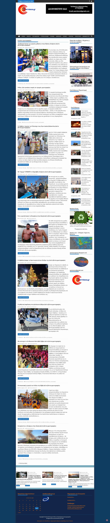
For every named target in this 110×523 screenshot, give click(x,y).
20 (29, 508)
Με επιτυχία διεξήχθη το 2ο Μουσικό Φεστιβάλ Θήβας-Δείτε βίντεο (37, 381)
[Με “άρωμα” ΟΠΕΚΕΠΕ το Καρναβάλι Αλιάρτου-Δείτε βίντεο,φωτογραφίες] (33, 176)
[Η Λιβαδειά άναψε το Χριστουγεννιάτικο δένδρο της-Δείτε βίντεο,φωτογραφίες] (33, 265)
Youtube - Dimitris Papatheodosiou (75, 507)
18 (23, 508)
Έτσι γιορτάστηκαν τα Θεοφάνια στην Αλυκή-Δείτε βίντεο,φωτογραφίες (39, 216)
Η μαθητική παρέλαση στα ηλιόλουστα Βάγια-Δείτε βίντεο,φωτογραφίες (39, 304)
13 (29, 506)
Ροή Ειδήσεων (35, 36)
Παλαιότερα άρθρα (23, 463)
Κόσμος (65, 36)
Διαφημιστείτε (86, 36)
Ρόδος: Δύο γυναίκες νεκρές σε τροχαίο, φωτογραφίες (34, 87)
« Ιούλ (19, 512)
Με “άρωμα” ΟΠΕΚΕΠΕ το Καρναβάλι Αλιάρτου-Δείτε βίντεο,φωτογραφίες (39, 172)
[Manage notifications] (107, 520)
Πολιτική (71, 36)
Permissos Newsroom (30, 47)
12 (26, 506)
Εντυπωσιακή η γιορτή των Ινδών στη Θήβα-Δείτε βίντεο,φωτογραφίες (39, 385)
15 (36, 506)
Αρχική (23, 36)
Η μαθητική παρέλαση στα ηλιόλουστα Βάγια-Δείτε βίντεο (36, 337)
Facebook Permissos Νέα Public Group (76, 505)
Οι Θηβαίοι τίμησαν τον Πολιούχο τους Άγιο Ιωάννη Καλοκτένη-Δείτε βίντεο (42, 167)
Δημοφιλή (58, 36)
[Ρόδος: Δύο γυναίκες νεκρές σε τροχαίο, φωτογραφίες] (33, 92)
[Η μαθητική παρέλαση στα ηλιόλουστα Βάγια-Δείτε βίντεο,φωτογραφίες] (33, 309)
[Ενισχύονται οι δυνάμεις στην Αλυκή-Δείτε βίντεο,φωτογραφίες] (33, 430)
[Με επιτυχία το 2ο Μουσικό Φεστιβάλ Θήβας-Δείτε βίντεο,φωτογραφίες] (33, 346)
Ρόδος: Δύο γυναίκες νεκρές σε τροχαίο (31, 122)
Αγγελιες (18, 485)
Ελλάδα (52, 36)
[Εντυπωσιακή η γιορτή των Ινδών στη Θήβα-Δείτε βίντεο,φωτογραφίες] (33, 390)
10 (19, 506)
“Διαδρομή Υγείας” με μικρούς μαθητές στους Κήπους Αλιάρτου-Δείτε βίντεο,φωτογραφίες (39, 44)
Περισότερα (78, 36)
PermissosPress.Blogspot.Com (74, 508)
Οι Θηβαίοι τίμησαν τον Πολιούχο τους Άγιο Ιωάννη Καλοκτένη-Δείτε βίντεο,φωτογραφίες (38, 126)
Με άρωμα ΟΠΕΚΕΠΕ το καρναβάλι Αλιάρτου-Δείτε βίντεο (39, 212)
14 (33, 506)
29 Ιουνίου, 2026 (84, 472)
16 (40, 506)
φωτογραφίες (51, 83)
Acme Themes (69, 521)
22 (36, 508)
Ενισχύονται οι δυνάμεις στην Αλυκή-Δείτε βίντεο (33, 458)
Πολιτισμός (24, 167)
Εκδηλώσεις (21, 83)
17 (19, 508)
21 (33, 508)
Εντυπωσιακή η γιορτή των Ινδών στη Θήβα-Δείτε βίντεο (39, 422)
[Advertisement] (55, 25)
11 (23, 506)
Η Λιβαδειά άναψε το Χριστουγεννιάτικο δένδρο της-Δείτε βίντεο (36, 300)
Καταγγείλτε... (70, 497)
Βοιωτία (28, 36)
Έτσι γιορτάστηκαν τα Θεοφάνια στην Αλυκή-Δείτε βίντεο (34, 256)
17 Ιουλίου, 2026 (32, 472)
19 (26, 508)
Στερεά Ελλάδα (44, 36)
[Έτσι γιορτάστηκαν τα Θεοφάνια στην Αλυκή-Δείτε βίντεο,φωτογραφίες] (33, 221)
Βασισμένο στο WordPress (43, 521)
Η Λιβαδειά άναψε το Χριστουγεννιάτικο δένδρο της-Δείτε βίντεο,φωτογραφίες (41, 260)
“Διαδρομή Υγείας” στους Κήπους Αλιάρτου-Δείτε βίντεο (38, 83)
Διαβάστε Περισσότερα (23, 80)
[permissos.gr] (19, 36)
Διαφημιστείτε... (71, 500)
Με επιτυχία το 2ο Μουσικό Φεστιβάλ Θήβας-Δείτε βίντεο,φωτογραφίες (39, 341)
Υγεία (25, 83)
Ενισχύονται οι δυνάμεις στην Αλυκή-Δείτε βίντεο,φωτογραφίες (37, 426)
